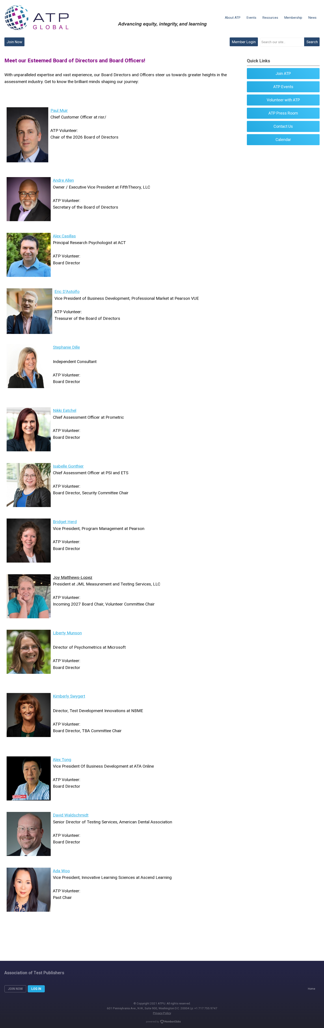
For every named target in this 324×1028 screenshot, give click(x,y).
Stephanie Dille (66, 347)
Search (312, 42)
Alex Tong (62, 759)
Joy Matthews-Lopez (72, 577)
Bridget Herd (65, 521)
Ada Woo (61, 870)
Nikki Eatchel (64, 410)
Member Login (244, 42)
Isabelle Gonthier (68, 466)
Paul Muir (59, 110)
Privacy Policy (162, 1013)
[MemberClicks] (36, 17)
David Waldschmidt (70, 815)
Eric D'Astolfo (67, 291)
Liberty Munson (67, 632)
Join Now (14, 42)
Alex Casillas (64, 236)
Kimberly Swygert (69, 696)
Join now (15, 989)
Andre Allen (63, 180)
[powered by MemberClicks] (162, 1022)
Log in (36, 989)
